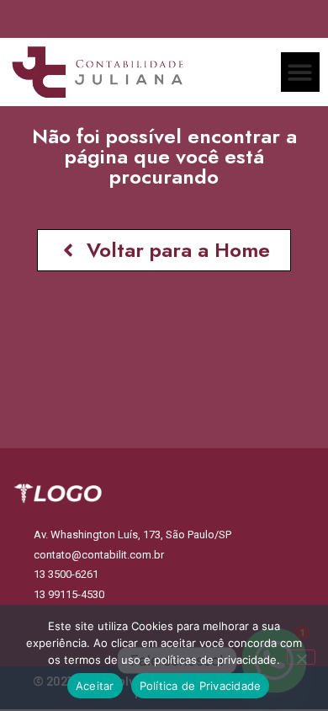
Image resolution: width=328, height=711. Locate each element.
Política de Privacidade (201, 685)
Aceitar (95, 685)
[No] (301, 657)
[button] (300, 72)
